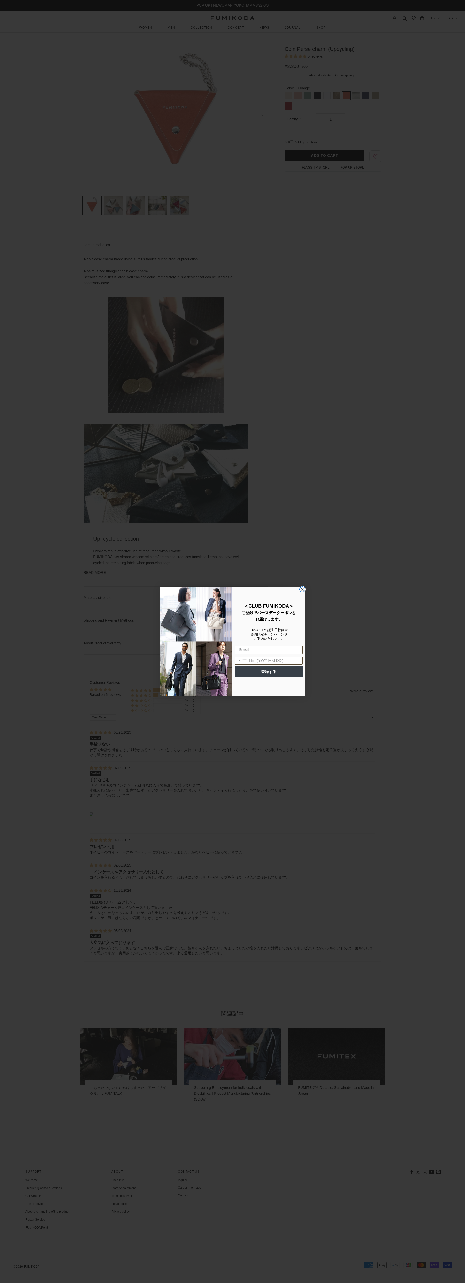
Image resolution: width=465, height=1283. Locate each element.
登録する (269, 671)
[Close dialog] (302, 589)
